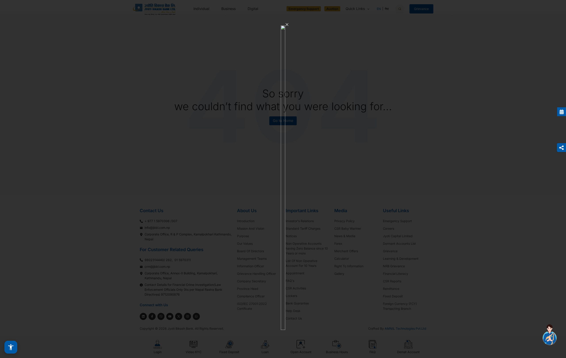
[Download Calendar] (561, 111)
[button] (10, 347)
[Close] (287, 24)
